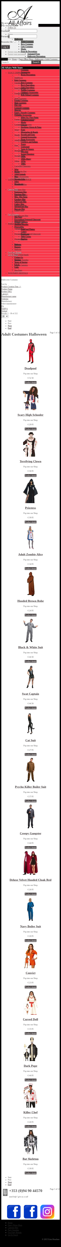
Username (5, 31)
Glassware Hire (20, 205)
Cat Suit (30, 740)
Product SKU (6, 291)
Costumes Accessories (23, 124)
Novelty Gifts (19, 156)
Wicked (4, 311)
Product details (30, 382)
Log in (13, 23)
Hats (16, 145)
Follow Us (12, 27)
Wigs (16, 130)
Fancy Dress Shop (26, 59)
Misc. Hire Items (20, 195)
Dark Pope (30, 1065)
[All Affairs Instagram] (47, 1218)
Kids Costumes (20, 88)
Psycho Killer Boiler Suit (30, 786)
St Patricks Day (20, 171)
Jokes (16, 161)
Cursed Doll (30, 1019)
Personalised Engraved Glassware (27, 234)
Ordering (4, 299)
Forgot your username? (17, 54)
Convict (30, 973)
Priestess (30, 507)
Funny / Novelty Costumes (24, 119)
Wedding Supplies (21, 260)
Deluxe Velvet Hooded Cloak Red (30, 879)
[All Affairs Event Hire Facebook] (14, 1218)
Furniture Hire (20, 190)
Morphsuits (18, 150)
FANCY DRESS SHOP (17, 73)
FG (2, 306)
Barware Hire (19, 221)
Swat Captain (30, 693)
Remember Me (7, 42)
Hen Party (18, 270)
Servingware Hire (21, 216)
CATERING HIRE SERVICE (19, 179)
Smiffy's (4, 308)
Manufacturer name (8, 296)
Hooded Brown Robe (30, 601)
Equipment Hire (20, 184)
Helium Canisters (21, 265)
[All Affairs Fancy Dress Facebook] (30, 1218)
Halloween (39, 59)
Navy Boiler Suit (30, 926)
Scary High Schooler (30, 414)
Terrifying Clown (30, 461)
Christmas (18, 83)
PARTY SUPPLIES (16, 224)
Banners (17, 244)
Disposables (19, 239)
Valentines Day (20, 229)
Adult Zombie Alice (30, 554)
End (9, 328)
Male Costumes (20, 98)
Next (10, 326)
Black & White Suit (30, 647)
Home (14, 59)
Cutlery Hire (19, 210)
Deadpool (30, 368)
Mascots (17, 114)
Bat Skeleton (31, 1158)
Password (5, 36)
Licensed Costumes (21, 109)
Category (4, 294)
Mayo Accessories (21, 177)
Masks (17, 135)
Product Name (6, 289)
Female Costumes (21, 93)
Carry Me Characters (22, 166)
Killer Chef (30, 1112)
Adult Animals (20, 140)
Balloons (17, 249)
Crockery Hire (20, 200)
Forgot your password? (17, 52)
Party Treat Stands (21, 255)
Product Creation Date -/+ (11, 286)
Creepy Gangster (30, 833)
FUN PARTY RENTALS (18, 273)
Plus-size (17, 104)
